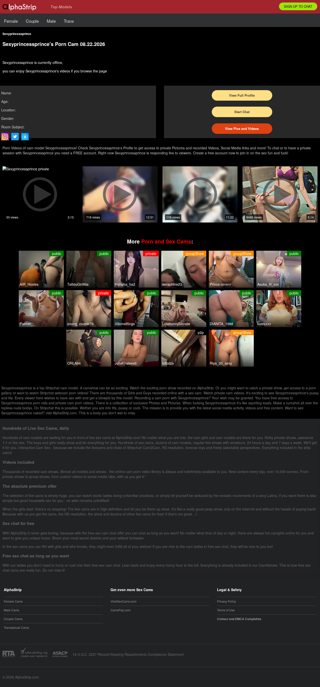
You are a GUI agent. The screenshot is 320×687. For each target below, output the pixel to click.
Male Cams (11, 610)
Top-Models (61, 6)
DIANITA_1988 (221, 323)
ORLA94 (74, 363)
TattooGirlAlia (77, 284)
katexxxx (264, 323)
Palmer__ (27, 323)
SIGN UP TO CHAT (298, 6)
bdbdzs (168, 363)
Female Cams (13, 601)
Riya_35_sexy (221, 363)
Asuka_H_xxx (268, 284)
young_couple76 (80, 323)
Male (51, 21)
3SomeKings (125, 323)
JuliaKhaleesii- (126, 363)
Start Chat (242, 111)
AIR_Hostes (29, 284)
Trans (69, 21)
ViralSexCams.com (123, 601)
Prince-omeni (220, 284)
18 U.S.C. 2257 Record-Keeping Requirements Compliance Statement (128, 654)
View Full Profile (242, 95)
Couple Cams (13, 619)
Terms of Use (226, 610)
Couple (32, 21)
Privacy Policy (226, 601)
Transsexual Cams (16, 627)
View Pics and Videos (242, 128)
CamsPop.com (120, 610)
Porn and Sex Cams (166, 241)
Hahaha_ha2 (125, 284)
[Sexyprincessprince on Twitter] (16, 136)
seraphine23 (172, 284)
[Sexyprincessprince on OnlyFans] (26, 136)
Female (11, 21)
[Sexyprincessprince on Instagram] (6, 136)
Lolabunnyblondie (176, 323)
